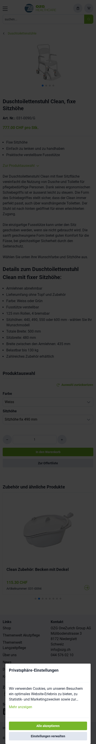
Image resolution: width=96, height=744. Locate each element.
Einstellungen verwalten (48, 736)
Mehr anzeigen (20, 707)
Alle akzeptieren (48, 726)
